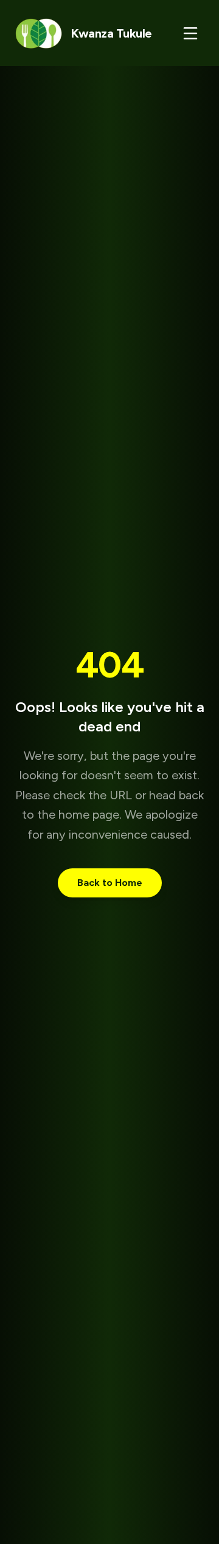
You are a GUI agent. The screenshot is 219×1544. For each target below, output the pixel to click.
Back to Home (109, 882)
